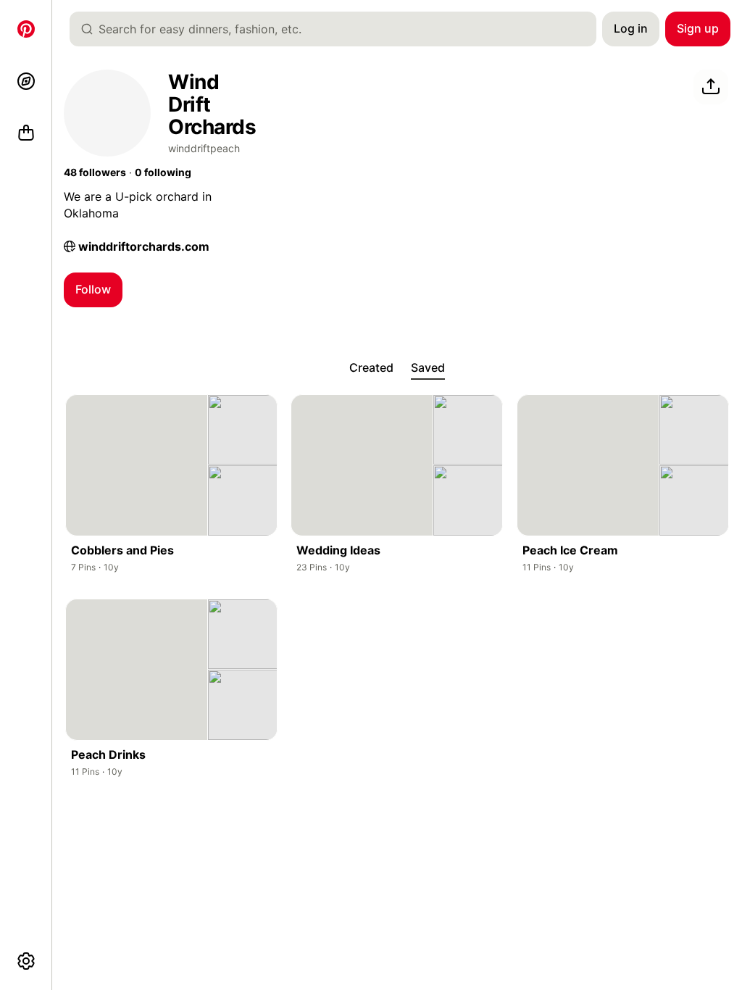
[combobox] (339, 29)
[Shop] (26, 133)
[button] (95, 172)
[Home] (26, 29)
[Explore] (26, 81)
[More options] (26, 961)
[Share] (710, 87)
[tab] (371, 368)
